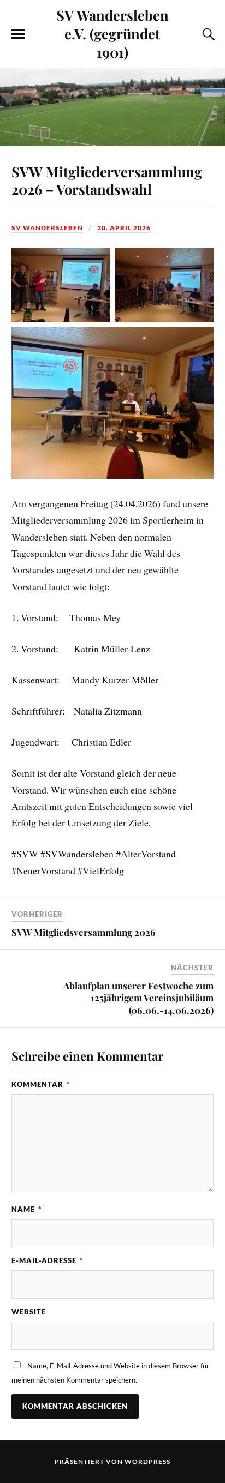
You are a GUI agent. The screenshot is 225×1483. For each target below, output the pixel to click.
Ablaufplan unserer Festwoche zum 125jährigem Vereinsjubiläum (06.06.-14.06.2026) (138, 998)
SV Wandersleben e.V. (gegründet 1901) (112, 33)
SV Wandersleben (47, 228)
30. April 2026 (124, 228)
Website (28, 1311)
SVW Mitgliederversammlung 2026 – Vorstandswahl (106, 180)
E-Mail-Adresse (47, 1260)
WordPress (147, 1461)
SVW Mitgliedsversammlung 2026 (83, 932)
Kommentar (40, 1084)
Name (26, 1209)
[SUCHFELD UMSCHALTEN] (207, 34)
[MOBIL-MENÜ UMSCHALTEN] (18, 34)
